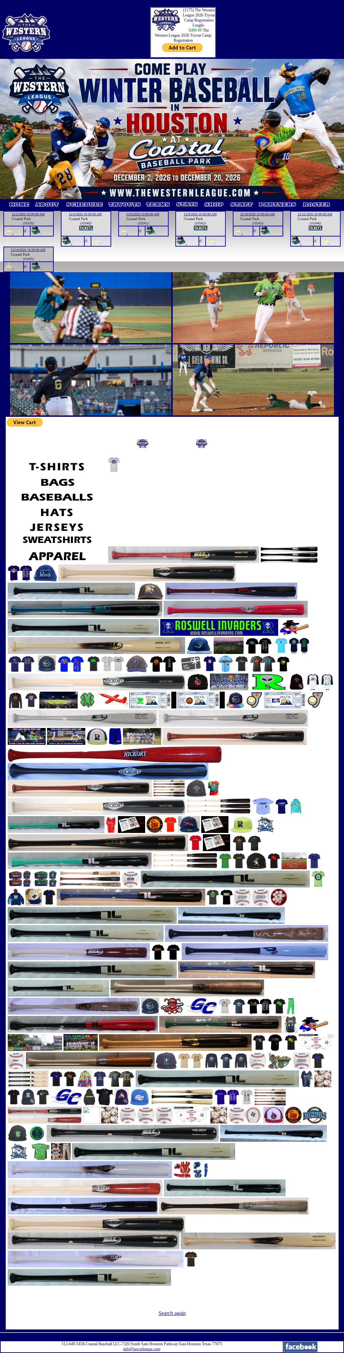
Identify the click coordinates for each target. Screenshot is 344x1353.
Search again (172, 1313)
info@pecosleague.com (141, 1349)
